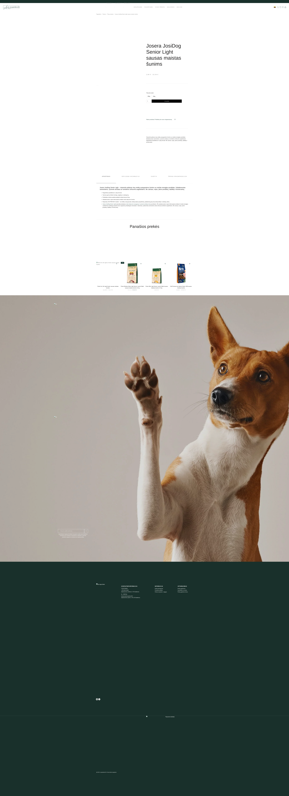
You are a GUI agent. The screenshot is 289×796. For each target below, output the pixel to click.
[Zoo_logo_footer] (102, 639)
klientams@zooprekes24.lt (127, 596)
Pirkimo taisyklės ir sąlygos (161, 592)
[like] (280, 7)
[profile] (283, 7)
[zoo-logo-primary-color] (11, 7)
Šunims (104, 14)
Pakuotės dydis (150, 93)
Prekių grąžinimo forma (183, 592)
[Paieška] (278, 7)
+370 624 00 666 (125, 590)
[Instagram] (99, 699)
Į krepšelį (167, 101)
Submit (86, 531)
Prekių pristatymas (159, 588)
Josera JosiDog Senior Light (109, 204)
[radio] (149, 96)
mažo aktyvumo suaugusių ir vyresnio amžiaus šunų (138, 204)
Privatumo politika (159, 590)
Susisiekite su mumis (182, 590)
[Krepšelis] (285, 7)
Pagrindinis (98, 14)
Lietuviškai (270, 7)
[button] (175, 119)
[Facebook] (97, 699)
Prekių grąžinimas (181, 588)
